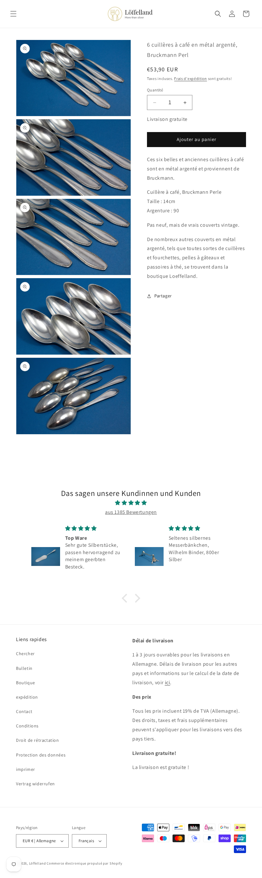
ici (167, 682)
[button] (13, 14)
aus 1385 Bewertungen (131, 512)
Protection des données (41, 755)
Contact (24, 711)
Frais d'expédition (190, 78)
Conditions (27, 726)
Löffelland (37, 863)
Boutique (25, 683)
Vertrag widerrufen (35, 784)
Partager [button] (163, 296)
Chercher (25, 653)
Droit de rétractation (37, 740)
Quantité (155, 90)
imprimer (25, 769)
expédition (27, 697)
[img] (131, 503)
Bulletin (24, 668)
